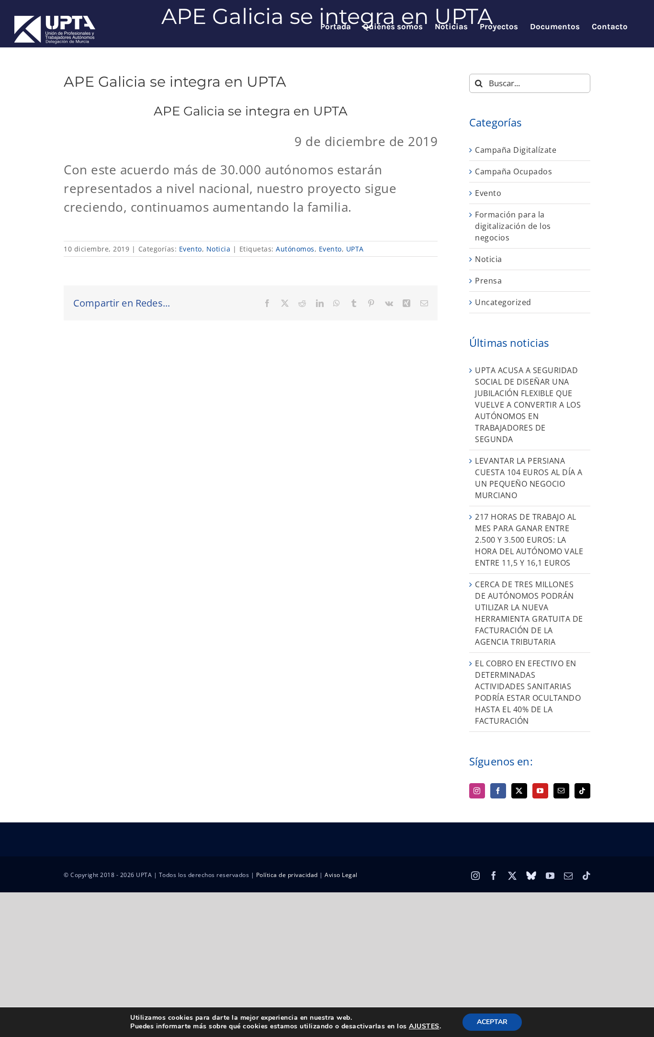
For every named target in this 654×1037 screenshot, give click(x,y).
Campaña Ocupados (513, 171)
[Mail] (561, 790)
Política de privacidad (287, 875)
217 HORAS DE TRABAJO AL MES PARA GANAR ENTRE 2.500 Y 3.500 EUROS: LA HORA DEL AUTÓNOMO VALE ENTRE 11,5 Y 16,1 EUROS (529, 540)
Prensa (488, 280)
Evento (190, 248)
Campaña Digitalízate (515, 150)
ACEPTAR (492, 1021)
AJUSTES (424, 1026)
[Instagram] (477, 790)
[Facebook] (498, 790)
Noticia (218, 248)
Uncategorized (503, 302)
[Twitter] (519, 790)
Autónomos (295, 248)
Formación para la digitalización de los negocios (513, 226)
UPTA (355, 248)
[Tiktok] (582, 790)
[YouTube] (540, 790)
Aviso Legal (341, 875)
